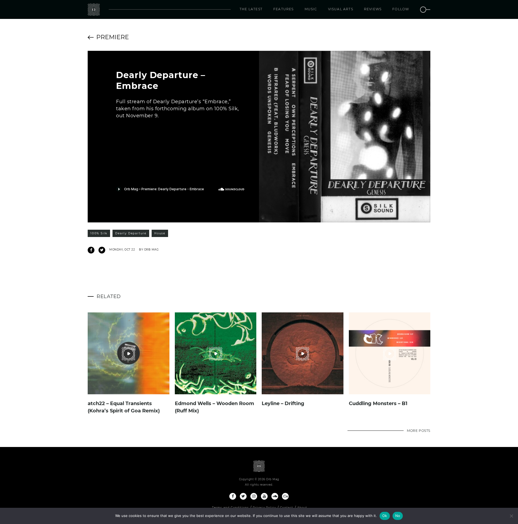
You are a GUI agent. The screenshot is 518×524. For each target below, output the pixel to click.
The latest (251, 9)
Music (311, 9)
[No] (511, 516)
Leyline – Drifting (283, 403)
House (159, 233)
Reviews (372, 9)
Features (283, 9)
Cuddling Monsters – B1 (378, 403)
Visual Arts (340, 9)
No (397, 515)
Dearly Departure (130, 233)
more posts (418, 431)
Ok (384, 515)
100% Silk (98, 233)
